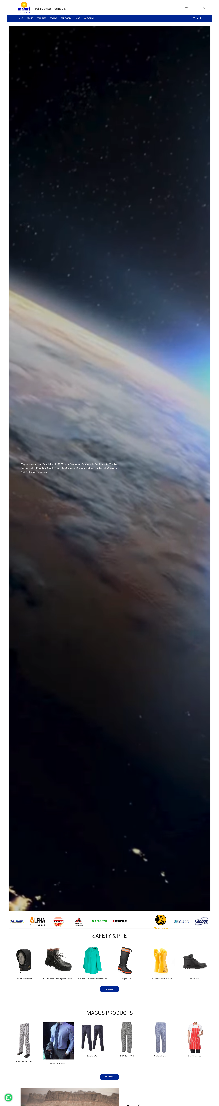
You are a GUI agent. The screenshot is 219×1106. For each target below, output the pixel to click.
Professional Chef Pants (24, 1061)
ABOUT (30, 18)
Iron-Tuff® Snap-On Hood (24, 979)
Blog (78, 18)
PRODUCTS (41, 18)
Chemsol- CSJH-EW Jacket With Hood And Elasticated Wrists (96, 979)
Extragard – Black (126, 979)
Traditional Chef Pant (160, 1056)
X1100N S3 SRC (195, 979)
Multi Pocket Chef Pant (127, 1056)
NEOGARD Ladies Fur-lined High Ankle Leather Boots (59, 979)
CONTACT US (66, 18)
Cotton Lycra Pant (92, 1056)
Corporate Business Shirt (58, 1063)
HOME (20, 18)
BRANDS (53, 18)
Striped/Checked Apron (195, 1056)
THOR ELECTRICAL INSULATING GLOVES (160, 979)
